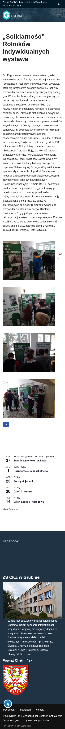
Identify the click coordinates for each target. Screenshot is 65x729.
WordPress (26, 726)
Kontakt (40, 709)
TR (5, 424)
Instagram (25, 709)
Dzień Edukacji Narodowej (29, 501)
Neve (5, 726)
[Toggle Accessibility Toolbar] (8, 704)
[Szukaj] (59, 4)
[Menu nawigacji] (58, 15)
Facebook (9, 709)
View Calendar (11, 509)
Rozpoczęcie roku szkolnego (31, 471)
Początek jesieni (23, 481)
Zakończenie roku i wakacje (30, 460)
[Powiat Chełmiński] (16, 694)
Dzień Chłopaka (23, 491)
